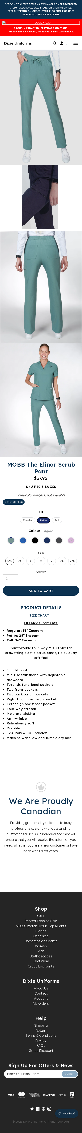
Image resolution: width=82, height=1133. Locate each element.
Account (41, 998)
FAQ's (41, 1045)
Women (41, 946)
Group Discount (41, 1050)
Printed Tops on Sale (41, 921)
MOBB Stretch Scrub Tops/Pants (41, 926)
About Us (41, 988)
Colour (41, 531)
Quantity (41, 571)
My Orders (41, 1003)
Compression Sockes (41, 941)
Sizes (41, 552)
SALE (41, 916)
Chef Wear (41, 961)
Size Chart (39, 615)
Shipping (41, 1025)
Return (41, 1030)
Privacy (41, 1040)
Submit (70, 1074)
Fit (41, 512)
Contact (41, 993)
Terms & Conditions (41, 1035)
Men (41, 951)
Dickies (41, 931)
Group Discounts (41, 966)
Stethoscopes (41, 956)
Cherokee (41, 936)
